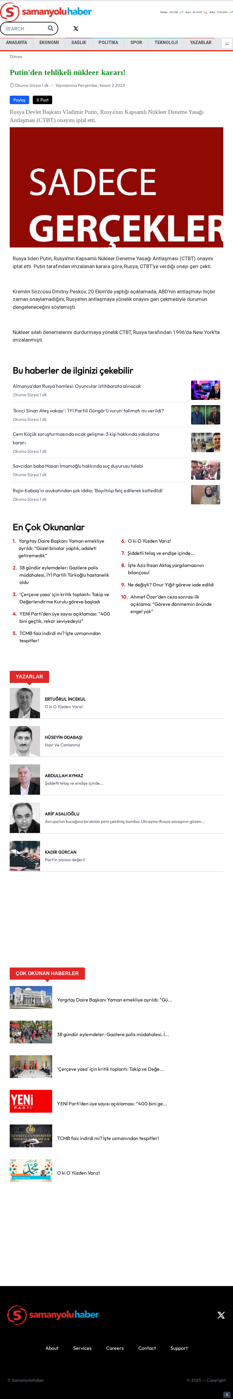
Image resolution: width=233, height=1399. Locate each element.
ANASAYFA (16, 42)
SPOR (136, 42)
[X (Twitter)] (221, 1315)
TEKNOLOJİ (166, 42)
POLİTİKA (108, 42)
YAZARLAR (200, 42)
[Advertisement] (116, 921)
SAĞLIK (78, 42)
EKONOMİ (49, 42)
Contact (147, 1348)
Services (82, 1348)
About (52, 1348)
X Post (42, 100)
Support (179, 1348)
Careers (115, 1348)
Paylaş (19, 100)
